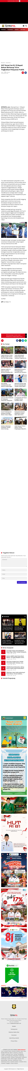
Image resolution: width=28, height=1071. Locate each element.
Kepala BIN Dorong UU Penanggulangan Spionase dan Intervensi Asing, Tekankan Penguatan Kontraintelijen (20, 371)
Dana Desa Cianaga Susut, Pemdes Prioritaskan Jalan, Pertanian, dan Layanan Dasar (14, 662)
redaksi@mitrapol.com (15, 1023)
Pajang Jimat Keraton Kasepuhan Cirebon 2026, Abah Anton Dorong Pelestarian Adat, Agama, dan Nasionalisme (20, 413)
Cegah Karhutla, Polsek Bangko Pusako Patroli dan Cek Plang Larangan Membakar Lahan (7, 357)
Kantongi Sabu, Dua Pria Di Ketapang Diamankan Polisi (19, 628)
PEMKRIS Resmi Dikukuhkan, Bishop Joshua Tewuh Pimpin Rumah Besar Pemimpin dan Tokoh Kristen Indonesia (16, 667)
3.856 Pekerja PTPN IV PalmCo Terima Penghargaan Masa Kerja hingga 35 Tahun (21, 427)
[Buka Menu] (23, 26)
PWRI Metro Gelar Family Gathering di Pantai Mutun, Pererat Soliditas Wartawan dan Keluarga (15, 673)
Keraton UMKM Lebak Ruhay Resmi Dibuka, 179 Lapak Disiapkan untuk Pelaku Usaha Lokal (15, 656)
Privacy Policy (14, 1041)
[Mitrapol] (9, 25)
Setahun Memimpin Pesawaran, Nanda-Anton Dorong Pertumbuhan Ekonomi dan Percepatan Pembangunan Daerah (7, 427)
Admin (2, 72)
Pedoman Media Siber (14, 1032)
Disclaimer (14, 1035)
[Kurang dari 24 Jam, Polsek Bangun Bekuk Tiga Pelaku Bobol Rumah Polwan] (20, 635)
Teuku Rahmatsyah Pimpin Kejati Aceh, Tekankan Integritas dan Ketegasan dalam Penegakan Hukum (20, 357)
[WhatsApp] (25, 340)
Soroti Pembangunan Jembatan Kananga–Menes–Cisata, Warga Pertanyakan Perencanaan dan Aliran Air (7, 413)
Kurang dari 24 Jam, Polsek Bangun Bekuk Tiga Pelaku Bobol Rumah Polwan (20, 642)
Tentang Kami (14, 1029)
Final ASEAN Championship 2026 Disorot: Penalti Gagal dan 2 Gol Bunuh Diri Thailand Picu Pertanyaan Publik (6, 385)
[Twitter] (20, 340)
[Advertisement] (14, 13)
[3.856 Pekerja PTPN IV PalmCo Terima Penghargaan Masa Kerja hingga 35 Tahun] (21, 421)
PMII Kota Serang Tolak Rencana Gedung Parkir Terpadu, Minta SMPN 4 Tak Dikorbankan (20, 385)
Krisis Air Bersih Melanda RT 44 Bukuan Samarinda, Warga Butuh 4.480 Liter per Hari (7, 399)
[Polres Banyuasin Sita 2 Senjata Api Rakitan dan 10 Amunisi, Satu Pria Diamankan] (7, 622)
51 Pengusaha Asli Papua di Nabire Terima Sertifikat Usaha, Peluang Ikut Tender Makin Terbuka (21, 399)
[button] (26, 26)
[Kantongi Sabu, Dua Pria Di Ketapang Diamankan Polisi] (20, 622)
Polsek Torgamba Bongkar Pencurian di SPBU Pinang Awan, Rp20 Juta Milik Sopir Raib (7, 642)
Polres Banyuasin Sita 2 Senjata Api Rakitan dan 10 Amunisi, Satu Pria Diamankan (7, 628)
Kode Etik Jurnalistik (14, 1038)
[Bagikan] (25, 72)
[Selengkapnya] (25, 616)
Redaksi (14, 1026)
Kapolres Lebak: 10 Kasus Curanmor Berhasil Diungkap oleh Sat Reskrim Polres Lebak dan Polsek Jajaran (7, 371)
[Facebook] (17, 340)
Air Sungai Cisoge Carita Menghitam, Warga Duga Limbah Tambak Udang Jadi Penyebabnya (16, 651)
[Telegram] (23, 340)
